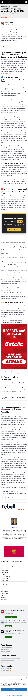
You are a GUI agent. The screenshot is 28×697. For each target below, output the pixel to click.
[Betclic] (14, 348)
